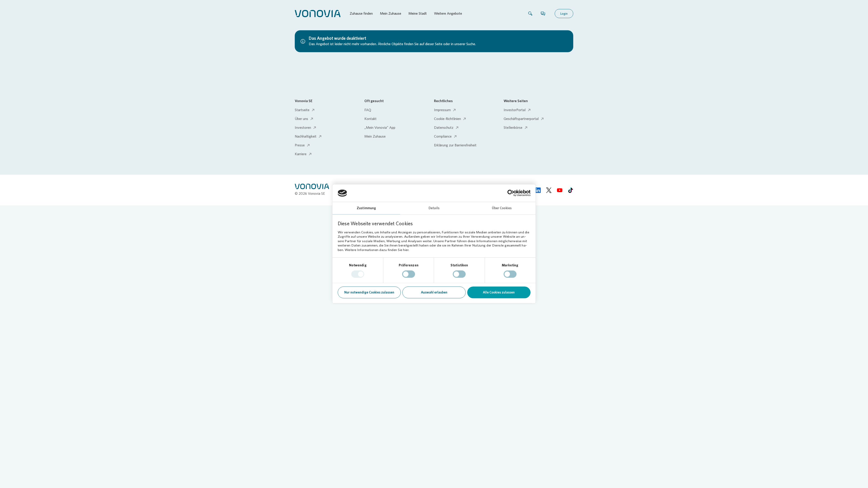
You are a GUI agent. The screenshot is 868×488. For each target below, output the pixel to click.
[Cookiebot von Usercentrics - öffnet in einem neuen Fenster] (511, 193)
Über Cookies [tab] (502, 208)
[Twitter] (549, 190)
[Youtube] (559, 190)
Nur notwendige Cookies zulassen (369, 292)
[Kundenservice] (542, 13)
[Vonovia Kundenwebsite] (318, 13)
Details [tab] (434, 208)
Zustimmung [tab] (366, 208)
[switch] (408, 274)
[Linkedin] (538, 190)
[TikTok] (570, 190)
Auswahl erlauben (434, 292)
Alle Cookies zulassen (499, 292)
